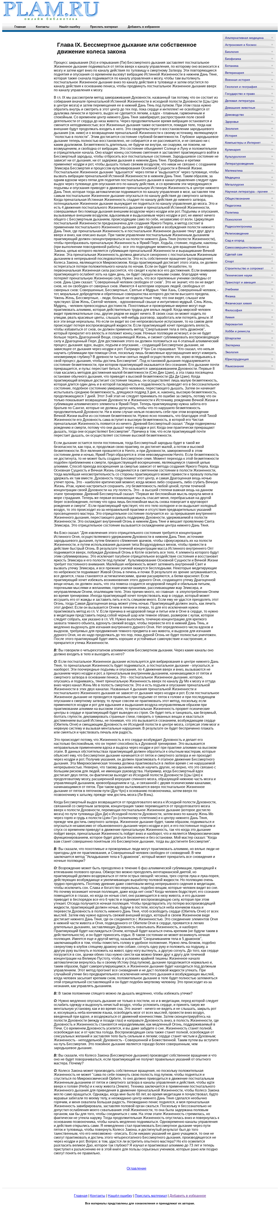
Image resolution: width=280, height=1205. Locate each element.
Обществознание (237, 198)
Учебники (232, 289)
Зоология (231, 128)
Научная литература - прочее (246, 191)
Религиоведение (237, 233)
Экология (231, 352)
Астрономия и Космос (241, 44)
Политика (232, 212)
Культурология (235, 156)
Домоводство (234, 114)
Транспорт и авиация (240, 282)
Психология (233, 219)
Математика (234, 170)
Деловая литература (240, 100)
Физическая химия (238, 303)
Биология (232, 51)
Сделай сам (233, 254)
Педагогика (233, 205)
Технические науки (238, 275)
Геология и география (241, 86)
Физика (230, 296)
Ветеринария (234, 72)
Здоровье (232, 121)
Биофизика (233, 58)
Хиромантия (234, 324)
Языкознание (234, 366)
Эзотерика (232, 345)
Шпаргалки (233, 338)
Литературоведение (239, 163)
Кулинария (233, 149)
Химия (229, 317)
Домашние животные (240, 107)
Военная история (237, 79)
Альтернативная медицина (244, 38)
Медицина (232, 177)
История (231, 135)
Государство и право (240, 93)
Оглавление (136, 1168)
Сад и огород (234, 240)
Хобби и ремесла (237, 331)
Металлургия (234, 184)
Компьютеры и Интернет (243, 142)
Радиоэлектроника (238, 226)
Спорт (229, 261)
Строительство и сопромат (244, 268)
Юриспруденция (237, 359)
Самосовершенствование (243, 247)
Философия (233, 310)
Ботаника (231, 65)
